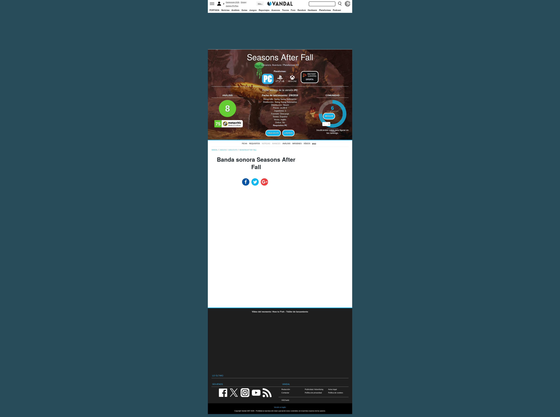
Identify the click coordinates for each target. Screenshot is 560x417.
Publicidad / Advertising (314, 389)
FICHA (244, 144)
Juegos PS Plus (232, 6)
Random (302, 10)
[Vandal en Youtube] (256, 392)
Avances (275, 10)
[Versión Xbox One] (292, 78)
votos (332, 131)
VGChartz (285, 400)
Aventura (276, 64)
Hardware (312, 10)
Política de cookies (335, 393)
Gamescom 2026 (232, 2)
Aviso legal (332, 389)
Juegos (253, 10)
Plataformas (325, 10)
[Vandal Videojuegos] (280, 3)
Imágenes (297, 144)
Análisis (235, 10)
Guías (244, 10)
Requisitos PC (280, 125)
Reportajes (264, 10)
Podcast (337, 10)
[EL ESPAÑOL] (348, 4)
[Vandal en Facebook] (223, 392)
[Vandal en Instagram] (245, 392)
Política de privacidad (313, 393)
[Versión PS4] (280, 78)
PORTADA (214, 10)
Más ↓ (260, 4)
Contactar (285, 393)
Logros (288, 133)
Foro (293, 10)
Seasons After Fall (280, 57)
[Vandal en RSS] (267, 392)
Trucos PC (273, 133)
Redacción (285, 389)
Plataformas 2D (291, 64)
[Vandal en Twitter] (234, 392)
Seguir (329, 116)
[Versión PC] (268, 79)
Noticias (225, 10)
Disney (243, 2)
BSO (314, 144)
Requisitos (254, 144)
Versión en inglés (280, 407)
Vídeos (307, 144)
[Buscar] (339, 3)
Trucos (285, 10)
